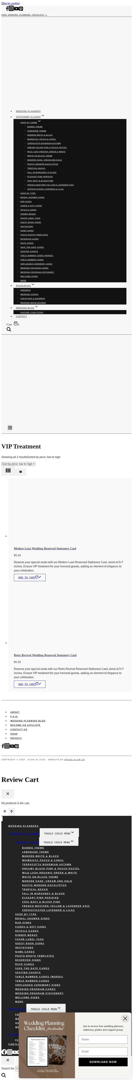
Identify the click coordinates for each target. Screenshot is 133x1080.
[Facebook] (7, 10)
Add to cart (27, 577)
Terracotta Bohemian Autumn (44, 143)
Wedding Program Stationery (37, 272)
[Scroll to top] (4, 812)
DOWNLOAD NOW (103, 1062)
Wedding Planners (28, 111)
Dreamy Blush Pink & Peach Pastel (47, 147)
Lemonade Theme (36, 131)
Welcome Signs (29, 276)
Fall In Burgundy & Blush (41, 172)
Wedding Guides (29, 294)
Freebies (25, 290)
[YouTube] (16, 10)
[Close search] (7, 1060)
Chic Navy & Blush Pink (40, 181)
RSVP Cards (27, 243)
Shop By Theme (27, 842)
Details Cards (28, 210)
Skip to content (10, 3)
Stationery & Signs (24, 834)
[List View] (20, 472)
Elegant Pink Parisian (40, 177)
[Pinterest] (21, 10)
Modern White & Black (40, 135)
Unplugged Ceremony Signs (36, 264)
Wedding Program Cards (34, 268)
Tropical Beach (36, 168)
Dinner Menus (28, 214)
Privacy (16, 738)
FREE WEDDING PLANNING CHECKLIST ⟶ (24, 15)
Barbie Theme (35, 127)
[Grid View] (8, 471)
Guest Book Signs (30, 222)
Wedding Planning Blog (28, 721)
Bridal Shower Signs (32, 197)
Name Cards (27, 231)
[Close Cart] (7, 794)
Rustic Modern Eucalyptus (42, 164)
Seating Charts (29, 251)
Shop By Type (28, 193)
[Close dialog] (125, 1018)
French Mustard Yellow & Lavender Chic (50, 185)
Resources (17, 1009)
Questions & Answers (32, 298)
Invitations (26, 226)
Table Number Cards (32, 260)
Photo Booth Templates (34, 235)
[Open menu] (9, 428)
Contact (21, 316)
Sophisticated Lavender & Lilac (45, 189)
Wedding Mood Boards (33, 303)
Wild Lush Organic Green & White (46, 152)
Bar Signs (26, 201)
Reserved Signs (29, 239)
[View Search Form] (11, 329)
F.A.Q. (14, 716)
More (23, 280)
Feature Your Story (32, 312)
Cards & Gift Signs (31, 206)
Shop (14, 734)
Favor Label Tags (30, 218)
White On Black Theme (39, 156)
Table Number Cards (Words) (36, 256)
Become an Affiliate (25, 725)
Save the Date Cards (32, 247)
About (15, 712)
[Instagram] (11, 10)
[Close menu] (2, 818)
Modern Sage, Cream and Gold (44, 160)
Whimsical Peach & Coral (41, 139)
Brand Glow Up (75, 760)
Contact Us (18, 729)
